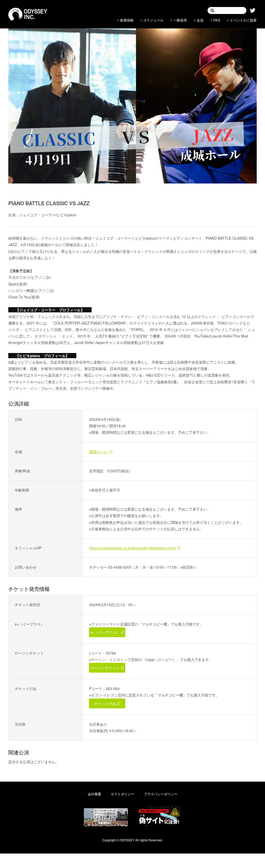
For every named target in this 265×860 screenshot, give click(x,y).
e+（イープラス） (105, 632)
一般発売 (180, 20)
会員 (200, 20)
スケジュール (153, 20)
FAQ (216, 20)
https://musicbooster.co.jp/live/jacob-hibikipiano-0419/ (132, 547)
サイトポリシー (122, 793)
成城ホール (98, 451)
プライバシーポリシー (161, 793)
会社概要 (94, 793)
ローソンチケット (105, 667)
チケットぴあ (105, 703)
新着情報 (127, 20)
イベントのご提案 (243, 20)
